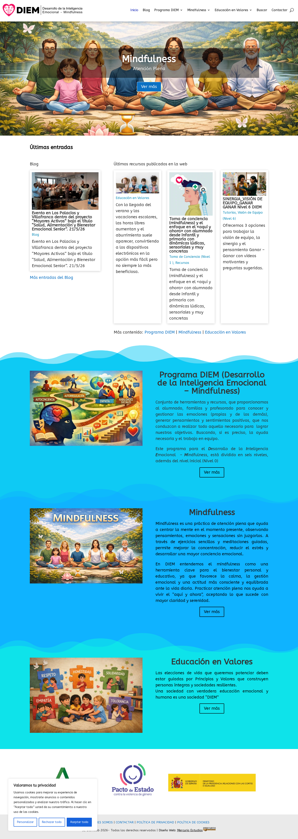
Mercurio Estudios (190, 830)
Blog (146, 10)
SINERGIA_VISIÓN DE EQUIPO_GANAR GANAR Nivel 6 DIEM (242, 203)
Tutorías (229, 212)
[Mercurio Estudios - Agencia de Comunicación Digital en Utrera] (209, 830)
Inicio (134, 10)
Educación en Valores (231, 10)
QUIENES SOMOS (101, 822)
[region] (52, 805)
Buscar (262, 10)
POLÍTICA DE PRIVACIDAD (155, 822)
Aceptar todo (79, 822)
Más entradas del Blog (51, 277)
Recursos (182, 263)
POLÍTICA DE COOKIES (193, 822)
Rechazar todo (52, 822)
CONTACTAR (125, 822)
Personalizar (25, 822)
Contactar (279, 10)
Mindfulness (196, 10)
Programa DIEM (166, 10)
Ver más (149, 86)
